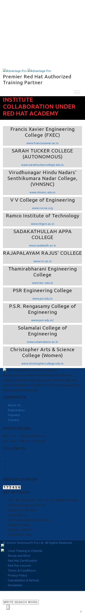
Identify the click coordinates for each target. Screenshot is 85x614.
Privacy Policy (17, 575)
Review (15, 43)
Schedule (17, 48)
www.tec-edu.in (42, 283)
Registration (16, 410)
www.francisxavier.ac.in (42, 143)
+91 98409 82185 (20, 28)
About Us (14, 405)
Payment (17, 53)
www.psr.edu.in (42, 298)
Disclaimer (15, 585)
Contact (13, 420)
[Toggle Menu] (77, 92)
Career (15, 58)
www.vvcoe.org (42, 208)
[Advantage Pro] (27, 71)
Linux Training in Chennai (25, 551)
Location (14, 38)
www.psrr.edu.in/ (42, 320)
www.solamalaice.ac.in (42, 342)
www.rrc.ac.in (42, 261)
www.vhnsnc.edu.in (42, 192)
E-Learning (18, 63)
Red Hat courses (19, 565)
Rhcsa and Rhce (19, 556)
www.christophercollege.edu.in (43, 363)
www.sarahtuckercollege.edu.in (42, 165)
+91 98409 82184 (22, 33)
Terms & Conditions (22, 570)
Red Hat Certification (22, 560)
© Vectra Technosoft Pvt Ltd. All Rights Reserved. (38, 543)
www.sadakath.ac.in (42, 245)
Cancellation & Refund (23, 580)
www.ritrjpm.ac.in (42, 224)
